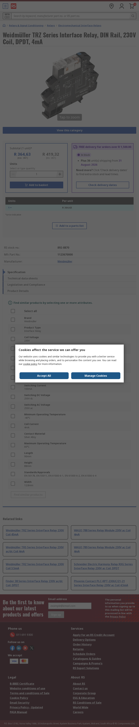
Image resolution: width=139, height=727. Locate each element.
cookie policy (30, 364)
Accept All (44, 376)
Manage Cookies (96, 376)
